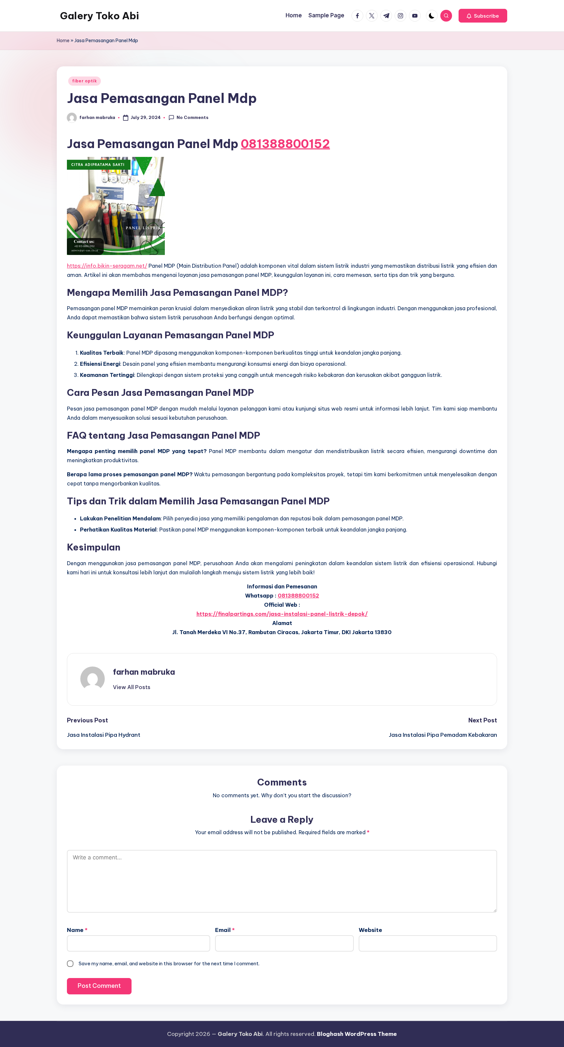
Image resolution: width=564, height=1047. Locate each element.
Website (370, 930)
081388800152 (285, 143)
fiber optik (84, 80)
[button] (483, 16)
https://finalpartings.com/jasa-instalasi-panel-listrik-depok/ (282, 614)
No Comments (193, 117)
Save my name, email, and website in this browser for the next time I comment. (169, 963)
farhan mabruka (144, 672)
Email (225, 930)
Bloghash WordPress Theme (357, 1034)
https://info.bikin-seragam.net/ (107, 265)
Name (77, 930)
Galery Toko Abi (99, 15)
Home (63, 40)
